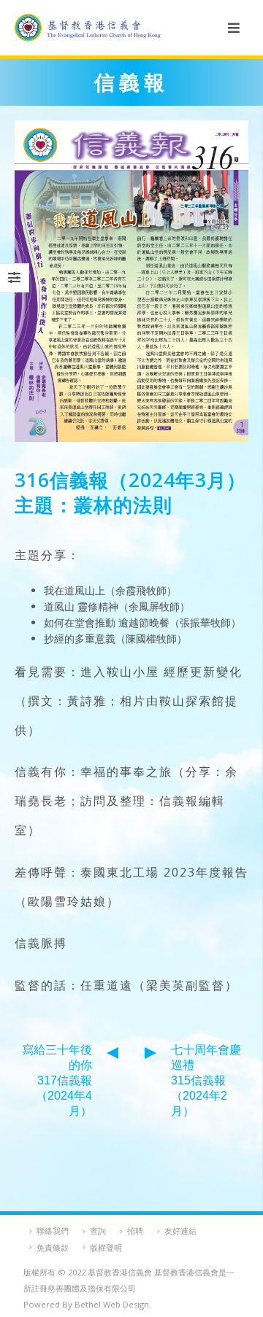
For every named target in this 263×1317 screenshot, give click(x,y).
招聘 (135, 1230)
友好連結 (180, 1230)
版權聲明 (106, 1247)
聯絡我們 (53, 1230)
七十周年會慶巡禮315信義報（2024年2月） (206, 1080)
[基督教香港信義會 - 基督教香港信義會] (88, 28)
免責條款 (53, 1247)
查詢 (98, 1230)
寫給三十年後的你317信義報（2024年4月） (57, 1080)
